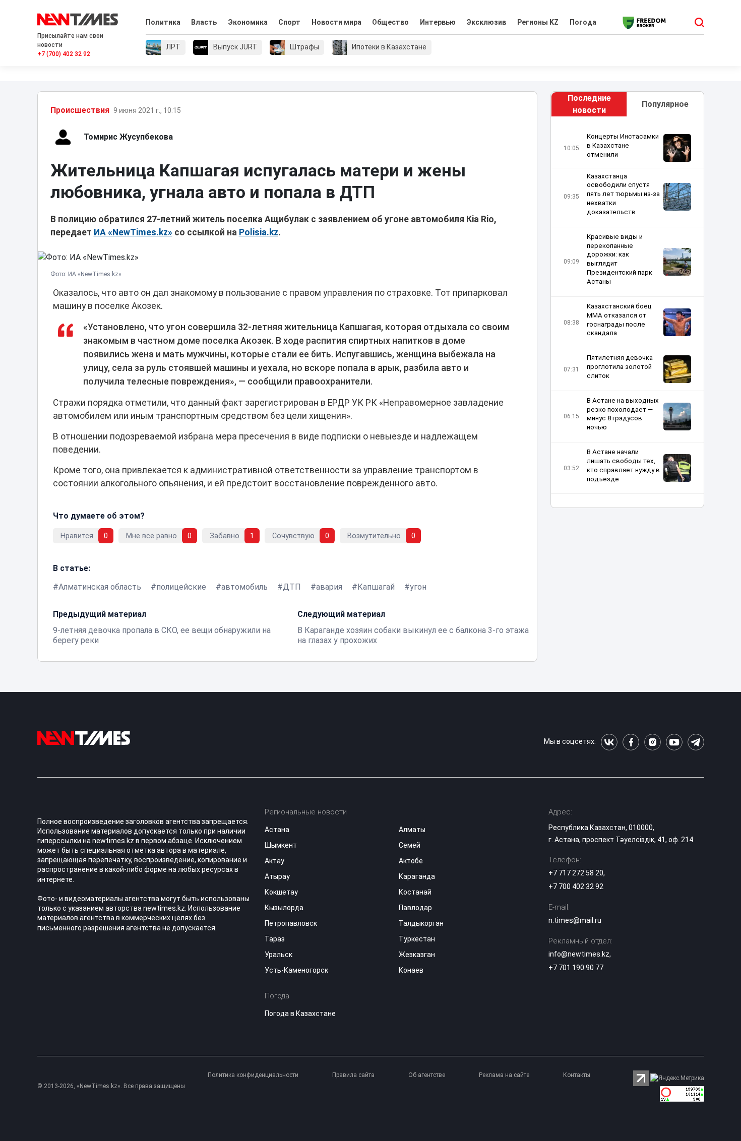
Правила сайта (353, 1075)
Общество (390, 22)
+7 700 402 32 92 (575, 886)
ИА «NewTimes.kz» (133, 232)
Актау (274, 861)
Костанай (415, 892)
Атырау (277, 876)
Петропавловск (291, 923)
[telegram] (696, 742)
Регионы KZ (538, 22)
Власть (204, 22)
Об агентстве (426, 1075)
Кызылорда (284, 908)
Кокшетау (281, 892)
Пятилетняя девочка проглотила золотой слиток (620, 366)
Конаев (411, 970)
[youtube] (674, 742)
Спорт (289, 22)
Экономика (248, 22)
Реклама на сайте (504, 1075)
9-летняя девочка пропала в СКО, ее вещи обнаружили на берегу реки (162, 635)
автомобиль (244, 587)
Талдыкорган (421, 923)
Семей (409, 845)
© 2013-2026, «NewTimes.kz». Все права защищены (111, 1086)
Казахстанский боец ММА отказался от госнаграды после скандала (619, 319)
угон (418, 587)
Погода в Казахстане (300, 1013)
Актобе (411, 861)
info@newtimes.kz (578, 954)
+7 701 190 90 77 (575, 968)
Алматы (412, 830)
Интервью (438, 22)
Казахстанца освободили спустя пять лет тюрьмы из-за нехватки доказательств (623, 194)
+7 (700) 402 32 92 (63, 53)
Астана (277, 830)
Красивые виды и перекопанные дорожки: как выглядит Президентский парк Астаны (619, 259)
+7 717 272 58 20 (575, 873)
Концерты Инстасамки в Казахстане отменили (623, 145)
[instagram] (652, 742)
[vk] (609, 742)
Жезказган (417, 954)
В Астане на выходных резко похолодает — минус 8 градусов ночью (623, 414)
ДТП (292, 587)
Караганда (417, 876)
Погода (583, 22)
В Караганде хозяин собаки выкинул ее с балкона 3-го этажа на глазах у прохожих (413, 635)
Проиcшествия (79, 110)
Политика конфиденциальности (253, 1075)
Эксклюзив (486, 22)
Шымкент (281, 845)
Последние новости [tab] (589, 104)
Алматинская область (99, 587)
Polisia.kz (258, 232)
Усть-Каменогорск (296, 970)
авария (329, 587)
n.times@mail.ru (574, 920)
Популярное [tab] (665, 104)
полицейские (181, 587)
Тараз (275, 939)
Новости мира (336, 22)
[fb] (631, 742)
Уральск (278, 954)
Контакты (576, 1075)
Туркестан (417, 939)
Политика (163, 22)
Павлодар (415, 908)
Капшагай (376, 587)
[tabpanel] (627, 315)
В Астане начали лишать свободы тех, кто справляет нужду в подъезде (623, 465)
